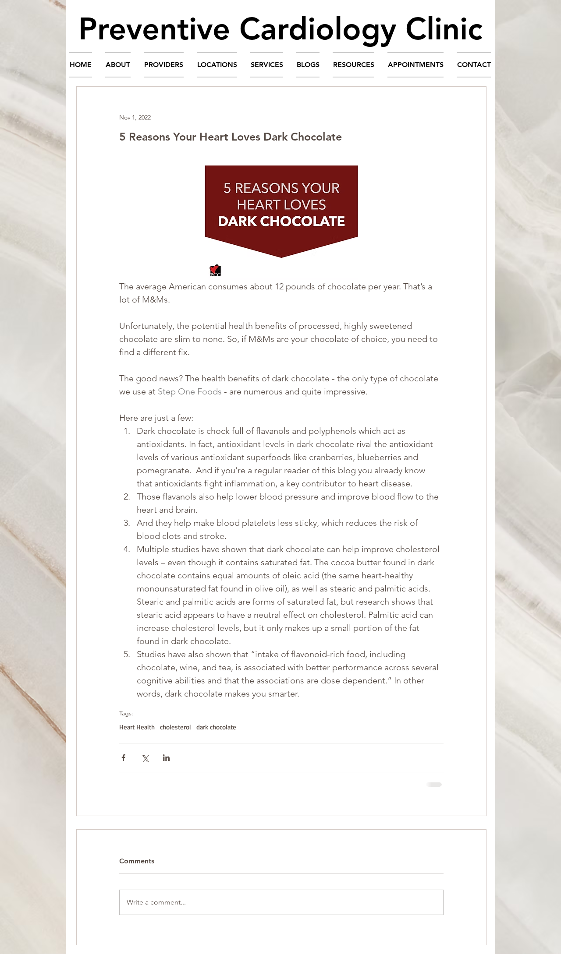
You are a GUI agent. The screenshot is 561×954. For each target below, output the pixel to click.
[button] (118, 64)
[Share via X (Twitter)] (145, 757)
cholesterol (175, 727)
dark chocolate (216, 727)
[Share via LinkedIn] (166, 757)
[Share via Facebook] (123, 757)
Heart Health (137, 727)
